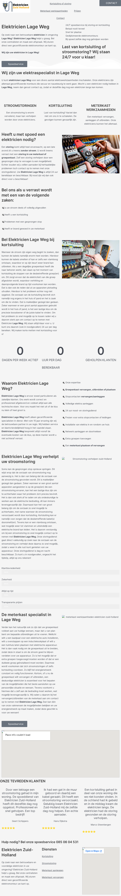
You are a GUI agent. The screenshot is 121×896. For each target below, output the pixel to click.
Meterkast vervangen (53, 877)
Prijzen (77, 11)
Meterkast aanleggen (52, 870)
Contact (60, 18)
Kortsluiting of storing (60, 3)
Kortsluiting (47, 856)
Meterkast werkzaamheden (54, 11)
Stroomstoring (49, 863)
